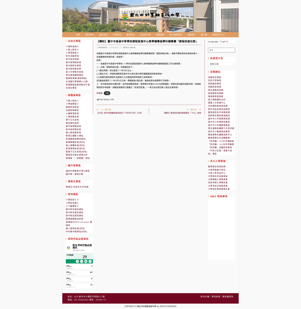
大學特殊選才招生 (217, 169)
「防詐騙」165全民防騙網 (221, 144)
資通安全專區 (214, 77)
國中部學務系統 (73, 62)
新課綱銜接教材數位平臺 (78, 84)
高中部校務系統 (73, 68)
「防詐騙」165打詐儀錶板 (221, 141)
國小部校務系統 (73, 132)
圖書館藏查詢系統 (74, 218)
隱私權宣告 (227, 296)
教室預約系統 (72, 123)
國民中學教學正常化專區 (78, 171)
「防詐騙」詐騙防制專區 (220, 147)
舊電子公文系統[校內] (76, 151)
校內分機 (205, 296)
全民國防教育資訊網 (218, 106)
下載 (107, 93)
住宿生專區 (71, 87)
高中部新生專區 (73, 65)
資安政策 (216, 296)
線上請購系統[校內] (75, 145)
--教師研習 (125, 48)
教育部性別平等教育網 (219, 112)
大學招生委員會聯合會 (219, 189)
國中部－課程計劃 (74, 174)
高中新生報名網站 (74, 212)
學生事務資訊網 (215, 90)
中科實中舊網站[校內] (76, 231)
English (224, 41)
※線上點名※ (72, 49)
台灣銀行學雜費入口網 (77, 81)
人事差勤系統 (72, 116)
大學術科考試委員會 (218, 176)
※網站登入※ (72, 199)
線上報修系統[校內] (75, 228)
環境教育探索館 (215, 96)
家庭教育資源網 (215, 93)
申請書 (100, 93)
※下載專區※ (72, 206)
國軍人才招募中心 (217, 102)
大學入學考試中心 (217, 173)
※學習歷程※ (72, 52)
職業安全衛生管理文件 (77, 154)
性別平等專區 (214, 80)
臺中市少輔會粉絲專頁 (219, 131)
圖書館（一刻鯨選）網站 (78, 158)
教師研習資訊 (72, 107)
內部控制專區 (72, 110)
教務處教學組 (103, 48)
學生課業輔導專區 (74, 75)
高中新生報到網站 (74, 215)
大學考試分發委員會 (218, 185)
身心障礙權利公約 (217, 99)
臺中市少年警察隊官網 (219, 118)
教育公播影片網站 (74, 135)
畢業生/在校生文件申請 (77, 186)
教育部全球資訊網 (217, 166)
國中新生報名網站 (74, 209)
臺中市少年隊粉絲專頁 (219, 121)
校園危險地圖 (214, 86)
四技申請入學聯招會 (218, 182)
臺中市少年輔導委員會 (219, 125)
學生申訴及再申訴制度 (219, 109)
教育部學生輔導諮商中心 (220, 134)
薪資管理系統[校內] (75, 148)
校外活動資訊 (72, 56)
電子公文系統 (72, 119)
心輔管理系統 (72, 113)
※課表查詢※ (72, 46)
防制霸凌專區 (214, 83)
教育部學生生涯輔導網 (219, 137)
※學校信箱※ (72, 203)
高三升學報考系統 (74, 72)
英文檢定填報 (72, 59)
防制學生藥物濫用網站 (219, 115)
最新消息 (133, 48)
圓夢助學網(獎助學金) (76, 78)
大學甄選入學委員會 (218, 179)
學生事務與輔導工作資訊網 (221, 128)
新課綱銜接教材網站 (75, 138)
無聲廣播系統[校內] (75, 142)
